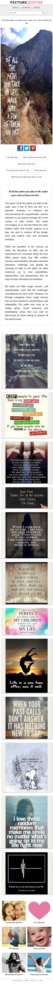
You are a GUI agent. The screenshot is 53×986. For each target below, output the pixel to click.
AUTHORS (26, 8)
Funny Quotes (39, 948)
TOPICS (15, 8)
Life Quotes (12, 157)
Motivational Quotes (14, 974)
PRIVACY (34, 980)
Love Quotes (39, 922)
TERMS (26, 980)
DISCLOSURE (17, 980)
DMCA (41, 980)
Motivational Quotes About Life (26, 177)
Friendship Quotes (14, 922)
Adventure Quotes (26, 164)
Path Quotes (40, 170)
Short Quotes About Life (34, 157)
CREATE (36, 8)
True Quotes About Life (18, 170)
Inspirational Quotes (39, 974)
